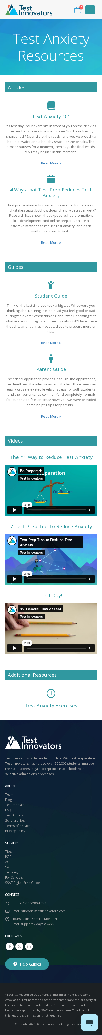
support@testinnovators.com (43, 911)
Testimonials (15, 805)
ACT (8, 862)
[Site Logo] (28, 10)
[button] (90, 9)
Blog (8, 799)
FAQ (8, 810)
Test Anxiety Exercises (51, 705)
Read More (51, 163)
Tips (8, 851)
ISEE (8, 856)
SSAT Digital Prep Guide (22, 882)
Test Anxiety (14, 815)
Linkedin (29, 946)
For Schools (14, 877)
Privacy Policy (15, 831)
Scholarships (15, 820)
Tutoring (11, 872)
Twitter (19, 946)
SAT (8, 867)
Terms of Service (17, 825)
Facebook (10, 946)
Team (9, 794)
